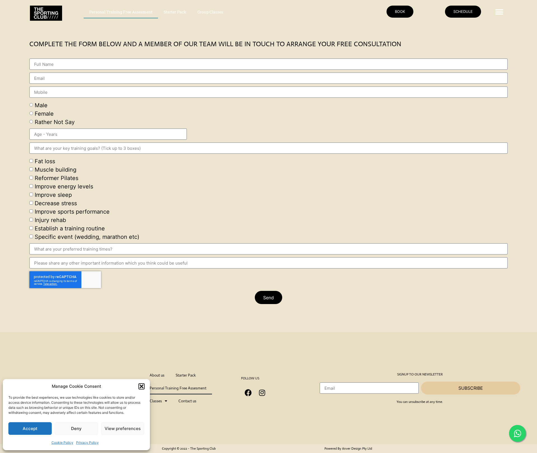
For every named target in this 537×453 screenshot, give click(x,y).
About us (157, 375)
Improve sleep (53, 195)
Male (41, 105)
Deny (76, 428)
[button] (141, 386)
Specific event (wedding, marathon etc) (87, 236)
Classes (156, 400)
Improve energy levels (64, 186)
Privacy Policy (87, 442)
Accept (30, 428)
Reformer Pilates (56, 178)
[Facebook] (248, 393)
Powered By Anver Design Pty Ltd (348, 448)
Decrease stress (56, 203)
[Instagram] (262, 393)
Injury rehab (50, 220)
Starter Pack (175, 12)
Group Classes (210, 12)
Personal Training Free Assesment (120, 12)
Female (44, 113)
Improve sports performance (72, 211)
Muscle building (55, 169)
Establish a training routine (70, 228)
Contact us (187, 400)
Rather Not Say (55, 122)
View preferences (123, 428)
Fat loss (45, 161)
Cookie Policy (62, 442)
